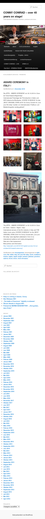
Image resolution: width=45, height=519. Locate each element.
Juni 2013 (6, 469)
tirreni (10, 258)
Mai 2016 (6, 423)
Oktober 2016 (7, 416)
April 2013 (6, 474)
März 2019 (6, 380)
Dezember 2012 (8, 483)
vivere (15, 258)
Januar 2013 (7, 480)
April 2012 (6, 499)
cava (4, 254)
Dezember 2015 (8, 430)
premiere (37, 256)
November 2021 (8, 318)
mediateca (37, 254)
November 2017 (8, 400)
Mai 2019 (6, 375)
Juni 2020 (6, 350)
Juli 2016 (6, 421)
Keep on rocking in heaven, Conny (15, 297)
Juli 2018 (6, 394)
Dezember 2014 (8, 442)
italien (12, 254)
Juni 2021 (6, 325)
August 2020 (7, 346)
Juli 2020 (6, 348)
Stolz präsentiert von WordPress (22, 515)
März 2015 (6, 439)
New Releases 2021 (9, 299)
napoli (15, 256)
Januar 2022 (7, 316)
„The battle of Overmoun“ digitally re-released (19, 301)
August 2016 (7, 419)
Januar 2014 (7, 458)
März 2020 (6, 357)
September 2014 (8, 446)
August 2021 (7, 323)
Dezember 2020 (8, 337)
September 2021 (8, 321)
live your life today (23, 254)
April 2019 (6, 378)
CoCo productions (24, 46)
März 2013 (6, 476)
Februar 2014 (7, 455)
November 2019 (8, 366)
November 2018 (8, 389)
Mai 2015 (6, 437)
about (14, 46)
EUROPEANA (8, 51)
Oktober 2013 (7, 460)
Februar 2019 (7, 382)
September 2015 (8, 432)
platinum (31, 256)
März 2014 (6, 453)
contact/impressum (25, 59)
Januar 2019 (7, 384)
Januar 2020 (7, 362)
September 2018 (8, 391)
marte (31, 254)
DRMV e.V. (25, 64)
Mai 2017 (6, 407)
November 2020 (8, 339)
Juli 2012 (6, 494)
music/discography (9, 55)
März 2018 (6, 398)
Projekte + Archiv (23, 55)
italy (15, 254)
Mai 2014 (6, 451)
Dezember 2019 (8, 364)
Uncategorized (19, 253)
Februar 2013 (7, 478)
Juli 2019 (6, 373)
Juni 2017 (6, 405)
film (8, 254)
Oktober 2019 (7, 368)
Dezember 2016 (8, 414)
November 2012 (8, 485)
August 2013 (7, 464)
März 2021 (6, 330)
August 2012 (7, 492)
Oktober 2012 (7, 487)
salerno (5, 258)
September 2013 (8, 462)
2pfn (38, 253)
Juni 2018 (6, 396)
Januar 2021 (7, 334)
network (25, 256)
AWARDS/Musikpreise (31, 68)
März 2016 (6, 426)
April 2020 (6, 355)
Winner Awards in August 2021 (13, 303)
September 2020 (8, 343)
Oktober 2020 (7, 341)
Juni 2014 (6, 448)
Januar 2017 (7, 412)
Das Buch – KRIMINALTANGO (13, 68)
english (35, 46)
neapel (20, 256)
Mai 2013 (6, 471)
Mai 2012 (6, 496)
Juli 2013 (6, 467)
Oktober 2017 (7, 403)
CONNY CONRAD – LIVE (11, 64)
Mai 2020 (6, 353)
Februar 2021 (7, 332)
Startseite (7, 46)
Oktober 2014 (7, 444)
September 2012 (8, 490)
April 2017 (6, 410)
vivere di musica (23, 258)
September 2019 (8, 371)
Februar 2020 (7, 359)
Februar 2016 (7, 428)
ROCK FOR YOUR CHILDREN (24, 51)
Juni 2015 (6, 435)
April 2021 (6, 327)
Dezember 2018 (8, 387)
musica (5, 256)
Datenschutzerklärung (10, 59)
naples (11, 256)
